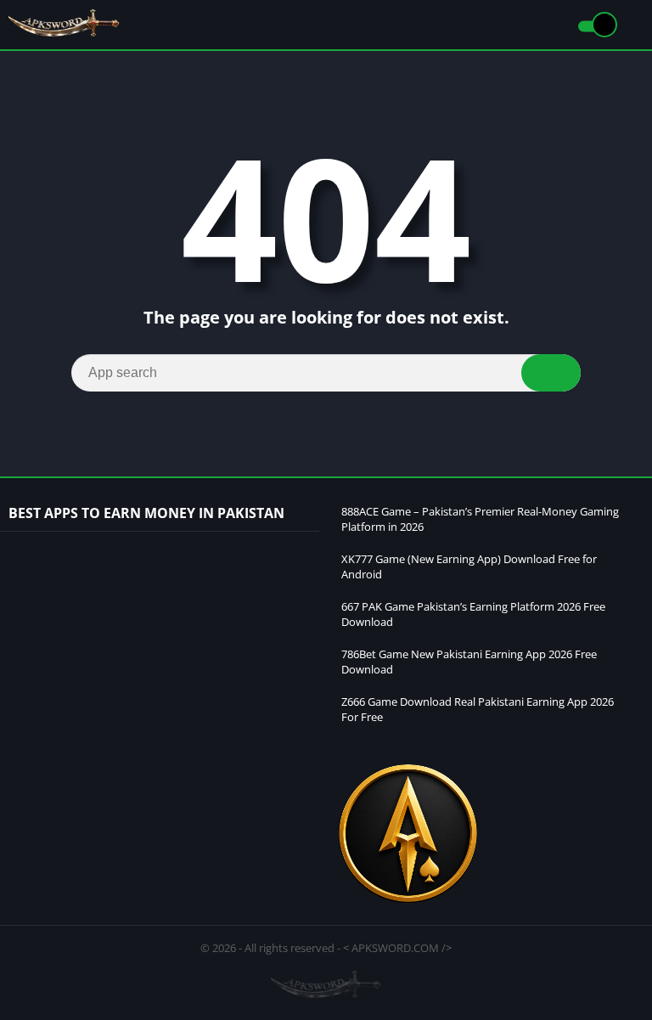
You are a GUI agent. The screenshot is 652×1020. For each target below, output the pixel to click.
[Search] (551, 373)
